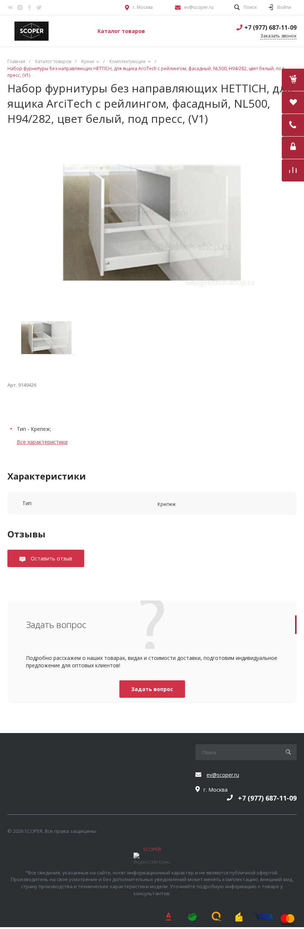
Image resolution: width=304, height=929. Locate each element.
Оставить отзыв (50, 558)
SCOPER (152, 849)
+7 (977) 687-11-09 (270, 27)
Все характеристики (42, 441)
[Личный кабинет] (293, 148)
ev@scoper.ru (199, 7)
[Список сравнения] (293, 170)
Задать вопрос (152, 689)
